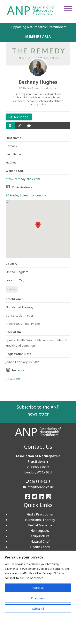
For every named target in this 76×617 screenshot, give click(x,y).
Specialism (13, 332)
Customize (38, 598)
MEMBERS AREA (38, 36)
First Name (13, 138)
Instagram (19, 370)
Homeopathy (40, 530)
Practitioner (14, 299)
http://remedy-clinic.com (23, 179)
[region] (38, 584)
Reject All (38, 608)
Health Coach (40, 547)
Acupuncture (40, 536)
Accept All (38, 587)
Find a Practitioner (40, 514)
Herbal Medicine (40, 525)
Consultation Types (20, 315)
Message (21, 117)
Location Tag (15, 280)
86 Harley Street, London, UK (26, 195)
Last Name (13, 154)
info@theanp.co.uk (40, 487)
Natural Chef (39, 541)
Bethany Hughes (38, 82)
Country (11, 264)
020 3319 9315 (40, 481)
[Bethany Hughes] (38, 67)
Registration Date (18, 354)
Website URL (15, 171)
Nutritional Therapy (40, 520)
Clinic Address (22, 187)
